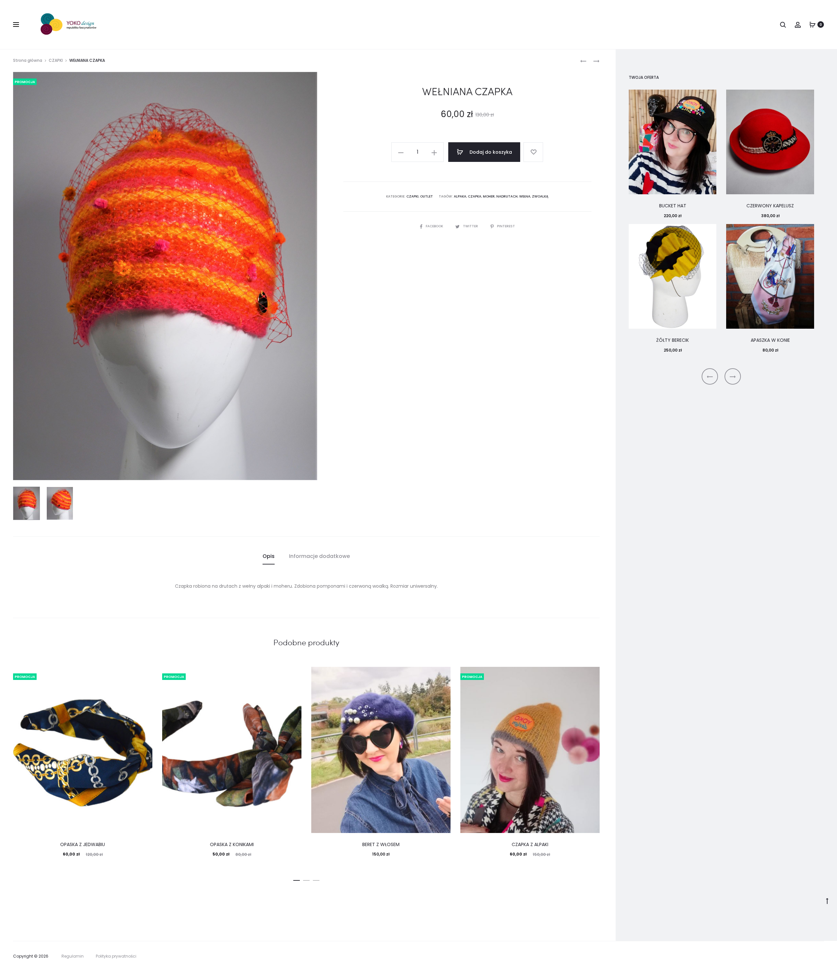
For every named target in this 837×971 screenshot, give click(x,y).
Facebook (435, 226)
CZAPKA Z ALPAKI (530, 844)
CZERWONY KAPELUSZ (770, 205)
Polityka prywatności (116, 956)
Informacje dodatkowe (319, 556)
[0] (812, 24)
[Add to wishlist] (533, 152)
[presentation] (710, 376)
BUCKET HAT (672, 205)
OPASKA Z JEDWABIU (82, 844)
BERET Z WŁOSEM (381, 844)
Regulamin (72, 956)
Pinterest (506, 226)
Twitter (471, 226)
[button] (296, 879)
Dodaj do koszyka (490, 152)
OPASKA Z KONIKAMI (232, 844)
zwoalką (540, 196)
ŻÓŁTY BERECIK (672, 340)
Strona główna (27, 60)
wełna (524, 196)
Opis (269, 556)
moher (489, 196)
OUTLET (426, 196)
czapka (474, 196)
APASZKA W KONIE (770, 340)
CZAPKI (56, 60)
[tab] (268, 556)
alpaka (460, 196)
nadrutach (507, 196)
